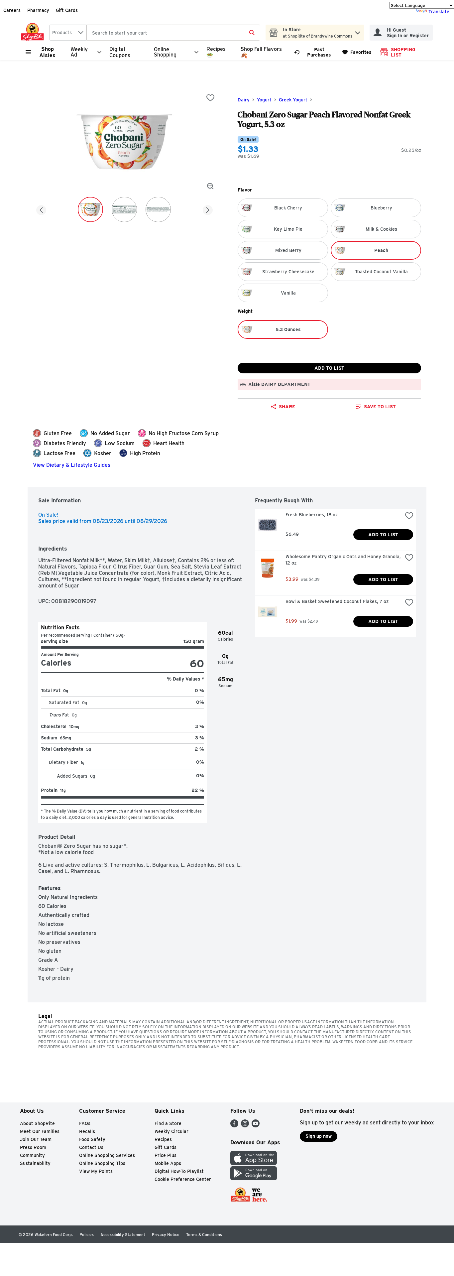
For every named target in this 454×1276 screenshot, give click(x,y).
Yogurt (264, 99)
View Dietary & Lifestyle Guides (71, 465)
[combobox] (67, 33)
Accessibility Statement (122, 1234)
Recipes (163, 1139)
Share (287, 406)
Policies (86, 1234)
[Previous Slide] (41, 209)
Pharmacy (38, 10)
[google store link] (253, 1178)
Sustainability (35, 1163)
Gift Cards (67, 10)
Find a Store (168, 1123)
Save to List (380, 406)
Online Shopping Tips (102, 1163)
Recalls (87, 1131)
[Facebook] (234, 1125)
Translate (438, 11)
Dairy (244, 99)
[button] (357, 31)
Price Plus (165, 1155)
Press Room (33, 1147)
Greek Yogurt (293, 99)
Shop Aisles (47, 52)
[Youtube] (256, 1125)
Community (32, 1155)
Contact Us (91, 1147)
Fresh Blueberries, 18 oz (311, 514)
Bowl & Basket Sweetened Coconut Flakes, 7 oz (337, 601)
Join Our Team (36, 1139)
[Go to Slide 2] (124, 209)
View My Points (96, 1171)
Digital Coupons (119, 52)
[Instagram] (245, 1125)
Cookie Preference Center (183, 1179)
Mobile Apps (168, 1163)
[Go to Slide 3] (158, 209)
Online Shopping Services (107, 1155)
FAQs (84, 1123)
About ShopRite (37, 1123)
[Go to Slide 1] (90, 209)
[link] (315, 52)
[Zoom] (210, 186)
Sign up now (318, 1136)
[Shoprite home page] (34, 32)
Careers (12, 10)
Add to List (329, 368)
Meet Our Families (39, 1131)
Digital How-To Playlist (179, 1171)
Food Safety (92, 1139)
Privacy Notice (165, 1234)
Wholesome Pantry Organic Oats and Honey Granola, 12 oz (343, 560)
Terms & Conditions (204, 1234)
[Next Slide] (207, 209)
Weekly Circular (171, 1131)
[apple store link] (253, 1163)
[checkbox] (210, 98)
